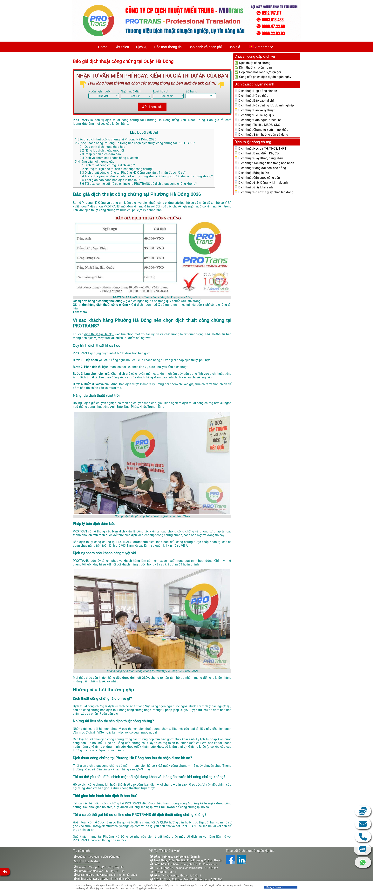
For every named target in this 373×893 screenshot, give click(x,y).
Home (103, 47)
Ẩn (155, 132)
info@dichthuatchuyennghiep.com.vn (363, 824)
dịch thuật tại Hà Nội (98, 334)
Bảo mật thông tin (168, 47)
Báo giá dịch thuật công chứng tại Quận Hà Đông (124, 61)
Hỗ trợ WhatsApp (363, 862)
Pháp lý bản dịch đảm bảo (100, 154)
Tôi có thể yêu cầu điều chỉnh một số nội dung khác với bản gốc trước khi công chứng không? (146, 176)
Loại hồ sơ (160, 91)
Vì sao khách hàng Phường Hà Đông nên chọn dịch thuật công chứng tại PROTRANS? (135, 143)
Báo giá (234, 47)
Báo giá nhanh (363, 811)
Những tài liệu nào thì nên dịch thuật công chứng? (116, 169)
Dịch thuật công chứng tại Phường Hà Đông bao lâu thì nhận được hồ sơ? (133, 172)
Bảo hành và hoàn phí (205, 47)
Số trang (191, 91)
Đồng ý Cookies (274, 887)
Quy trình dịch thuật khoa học (102, 147)
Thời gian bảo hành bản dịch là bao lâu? (110, 180)
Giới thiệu (122, 47)
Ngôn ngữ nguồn (100, 91)
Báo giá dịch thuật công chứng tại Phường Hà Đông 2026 (115, 139)
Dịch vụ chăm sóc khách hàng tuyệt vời (109, 158)
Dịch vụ (141, 47)
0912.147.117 (363, 837)
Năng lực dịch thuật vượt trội (102, 150)
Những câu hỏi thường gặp (94, 161)
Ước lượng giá (152, 106)
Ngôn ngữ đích (131, 91)
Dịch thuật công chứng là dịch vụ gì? (107, 165)
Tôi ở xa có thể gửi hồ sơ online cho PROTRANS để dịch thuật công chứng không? (138, 184)
